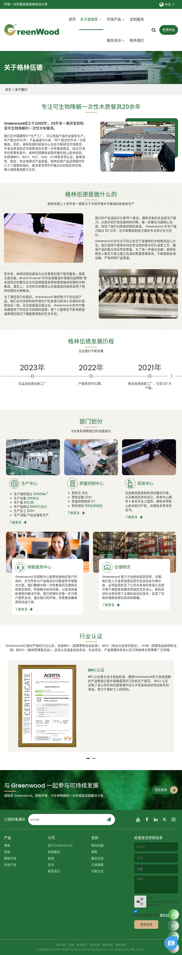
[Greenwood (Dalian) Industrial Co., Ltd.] (31, 30)
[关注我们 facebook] (146, 819)
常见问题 (94, 945)
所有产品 (10, 865)
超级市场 (10, 858)
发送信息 (146, 924)
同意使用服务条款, (152, 915)
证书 (51, 865)
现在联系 (161, 790)
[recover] (171, 948)
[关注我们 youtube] (138, 819)
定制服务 (137, 19)
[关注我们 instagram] (173, 819)
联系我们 (137, 40)
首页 (72, 19)
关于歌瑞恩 (89, 19)
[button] (171, 376)
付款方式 (97, 871)
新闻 (51, 858)
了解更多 (15, 522)
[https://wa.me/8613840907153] (174, 915)
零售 (7, 845)
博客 (94, 852)
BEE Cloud (137, 949)
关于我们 (61, 945)
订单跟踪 (97, 865)
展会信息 (97, 858)
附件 (141, 901)
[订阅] (108, 819)
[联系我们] (174, 926)
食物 (7, 852)
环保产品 (114, 19)
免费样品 (168, 30)
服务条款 (165, 915)
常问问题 (97, 845)
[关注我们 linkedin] (155, 819)
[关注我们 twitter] (164, 819)
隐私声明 (107, 945)
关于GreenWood (60, 845)
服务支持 (114, 40)
